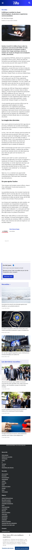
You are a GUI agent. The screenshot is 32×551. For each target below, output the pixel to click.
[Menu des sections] (2, 2)
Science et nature (6, 486)
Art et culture (5, 474)
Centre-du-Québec (6, 501)
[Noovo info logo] (16, 3)
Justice (3, 481)
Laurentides (5, 516)
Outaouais (4, 519)
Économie (4, 475)
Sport (3, 490)
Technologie (5, 491)
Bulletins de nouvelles (7, 457)
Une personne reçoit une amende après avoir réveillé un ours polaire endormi (14, 305)
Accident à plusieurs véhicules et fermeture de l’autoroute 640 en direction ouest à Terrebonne (15, 329)
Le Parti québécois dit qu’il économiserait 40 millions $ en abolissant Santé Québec (14, 410)
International (5, 479)
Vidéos (3, 460)
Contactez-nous (6, 531)
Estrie (3, 505)
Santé (3, 484)
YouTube (4, 464)
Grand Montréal (5, 507)
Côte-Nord (4, 514)
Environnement (5, 477)
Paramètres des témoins (8, 467)
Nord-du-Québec (6, 512)
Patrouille (4, 483)
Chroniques (4, 458)
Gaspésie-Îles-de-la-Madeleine (9, 523)
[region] (16, 542)
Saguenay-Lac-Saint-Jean (8, 525)
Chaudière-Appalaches (7, 503)
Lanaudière (4, 509)
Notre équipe (5, 455)
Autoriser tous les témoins (22, 548)
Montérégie (4, 517)
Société (3, 488)
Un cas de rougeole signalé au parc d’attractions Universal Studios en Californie (15, 353)
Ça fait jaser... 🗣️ (8, 265)
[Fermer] (29, 535)
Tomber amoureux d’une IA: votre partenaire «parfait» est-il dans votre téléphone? (14, 434)
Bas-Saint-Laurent (6, 500)
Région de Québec (6, 521)
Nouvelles (4, 9)
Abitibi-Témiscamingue (7, 498)
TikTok (3, 465)
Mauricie (4, 510)
